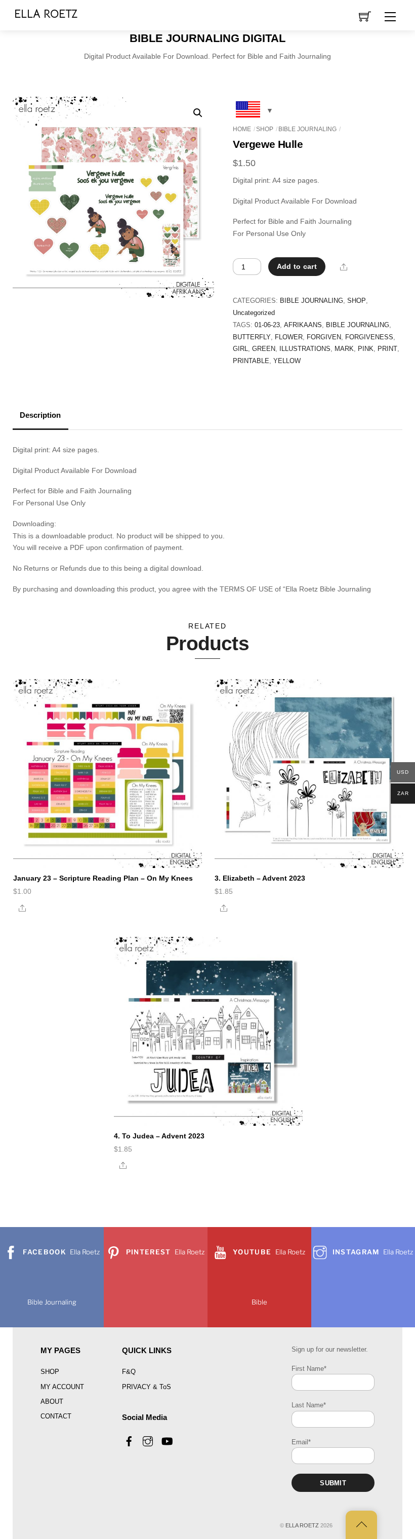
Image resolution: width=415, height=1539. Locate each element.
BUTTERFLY (252, 337)
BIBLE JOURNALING (307, 129)
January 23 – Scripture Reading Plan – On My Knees (103, 878)
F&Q (129, 1371)
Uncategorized (254, 313)
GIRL (240, 348)
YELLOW (287, 361)
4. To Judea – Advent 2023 (159, 1136)
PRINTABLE (251, 361)
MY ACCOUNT (62, 1387)
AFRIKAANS (303, 325)
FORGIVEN (324, 337)
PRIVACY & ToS (146, 1387)
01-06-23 (267, 325)
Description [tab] (40, 415)
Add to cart (297, 266)
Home (242, 129)
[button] (198, 113)
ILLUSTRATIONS (304, 348)
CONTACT (55, 1416)
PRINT (387, 348)
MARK (344, 348)
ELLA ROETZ (302, 1525)
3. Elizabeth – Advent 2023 (260, 878)
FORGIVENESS (369, 337)
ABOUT (51, 1401)
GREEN (263, 348)
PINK (366, 348)
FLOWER (289, 337)
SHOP (264, 129)
